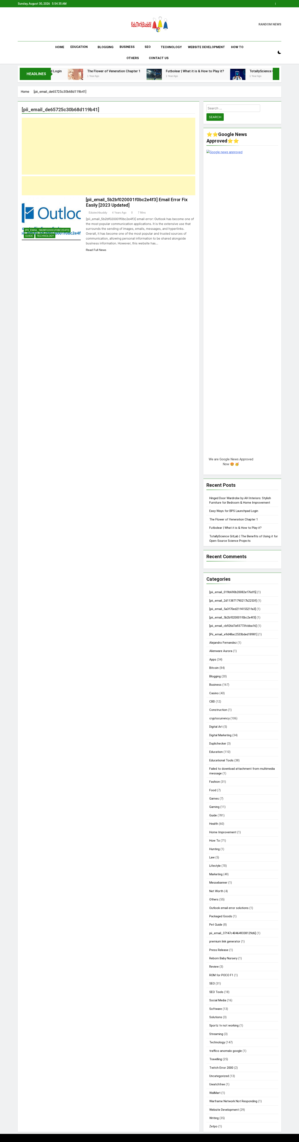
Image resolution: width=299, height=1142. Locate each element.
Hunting (214, 849)
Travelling (215, 1059)
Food (212, 790)
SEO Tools (216, 992)
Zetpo (213, 1126)
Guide (29, 235)
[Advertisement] (108, 146)
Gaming (214, 807)
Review (214, 966)
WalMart (214, 1093)
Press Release (218, 950)
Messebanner (218, 882)
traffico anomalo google (225, 1051)
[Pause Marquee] (276, 74)
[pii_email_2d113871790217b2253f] (233, 600)
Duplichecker (217, 743)
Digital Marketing (220, 735)
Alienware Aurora (220, 651)
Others (133, 58)
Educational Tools (221, 760)
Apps (212, 659)
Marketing (216, 874)
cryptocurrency (219, 718)
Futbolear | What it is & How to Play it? (164, 71)
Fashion (214, 782)
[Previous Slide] (273, 2)
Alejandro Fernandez (223, 642)
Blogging (105, 47)
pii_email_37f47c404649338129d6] (232, 933)
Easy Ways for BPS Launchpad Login (233, 511)
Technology (171, 47)
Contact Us (159, 58)
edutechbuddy (98, 212)
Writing (214, 1118)
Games (214, 798)
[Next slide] (279, 2)
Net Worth (216, 891)
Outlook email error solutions (229, 908)
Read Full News (96, 249)
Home (59, 47)
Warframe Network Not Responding (233, 1101)
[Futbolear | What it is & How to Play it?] (123, 76)
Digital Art (216, 727)
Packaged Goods (220, 916)
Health (213, 824)
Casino (214, 693)
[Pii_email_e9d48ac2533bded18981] (233, 634)
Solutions (215, 1017)
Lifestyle (215, 866)
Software (215, 1009)
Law (212, 857)
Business (127, 47)
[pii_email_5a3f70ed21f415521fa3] (232, 609)
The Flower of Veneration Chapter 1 (82, 71)
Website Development (206, 47)
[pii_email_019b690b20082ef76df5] (232, 592)
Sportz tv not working (224, 1025)
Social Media (217, 1000)
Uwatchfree (217, 1084)
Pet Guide (215, 924)
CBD (212, 701)
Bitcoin (214, 668)
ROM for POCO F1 (221, 975)
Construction (218, 710)
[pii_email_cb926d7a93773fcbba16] (233, 626)
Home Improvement (222, 832)
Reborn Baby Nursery (223, 958)
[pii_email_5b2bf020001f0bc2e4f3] (47, 230)
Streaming (216, 1034)
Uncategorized (219, 1076)
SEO (148, 47)
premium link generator (224, 941)
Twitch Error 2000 (221, 1068)
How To (237, 47)
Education (79, 47)
